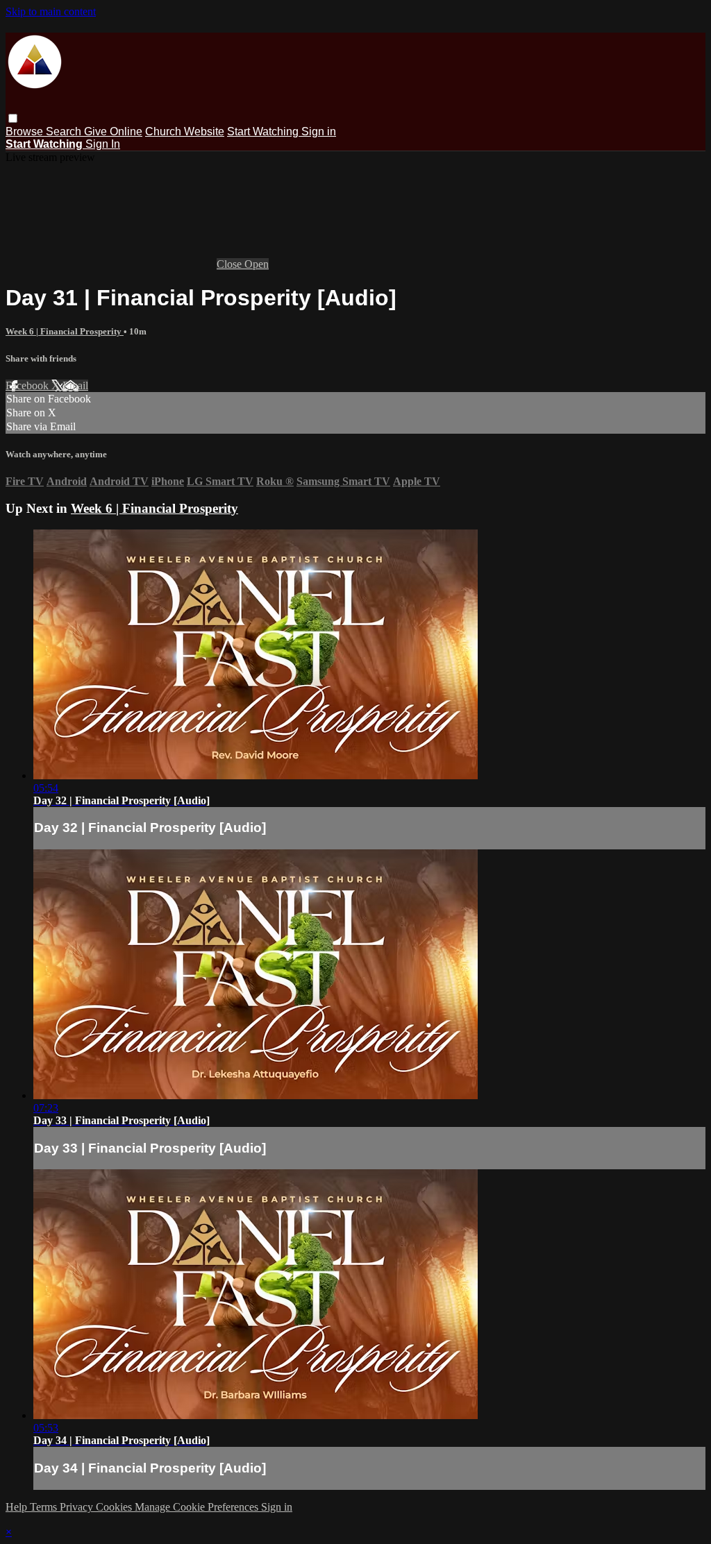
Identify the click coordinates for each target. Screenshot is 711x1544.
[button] (12, 118)
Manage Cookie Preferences (198, 1507)
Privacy (78, 1507)
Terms (45, 1507)
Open (256, 264)
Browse (26, 131)
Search (65, 131)
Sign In (102, 144)
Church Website (184, 131)
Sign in (318, 131)
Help (18, 1507)
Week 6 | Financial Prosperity (65, 331)
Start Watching (264, 131)
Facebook (28, 385)
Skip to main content (51, 11)
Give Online (113, 131)
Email (75, 385)
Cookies (115, 1507)
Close (230, 264)
